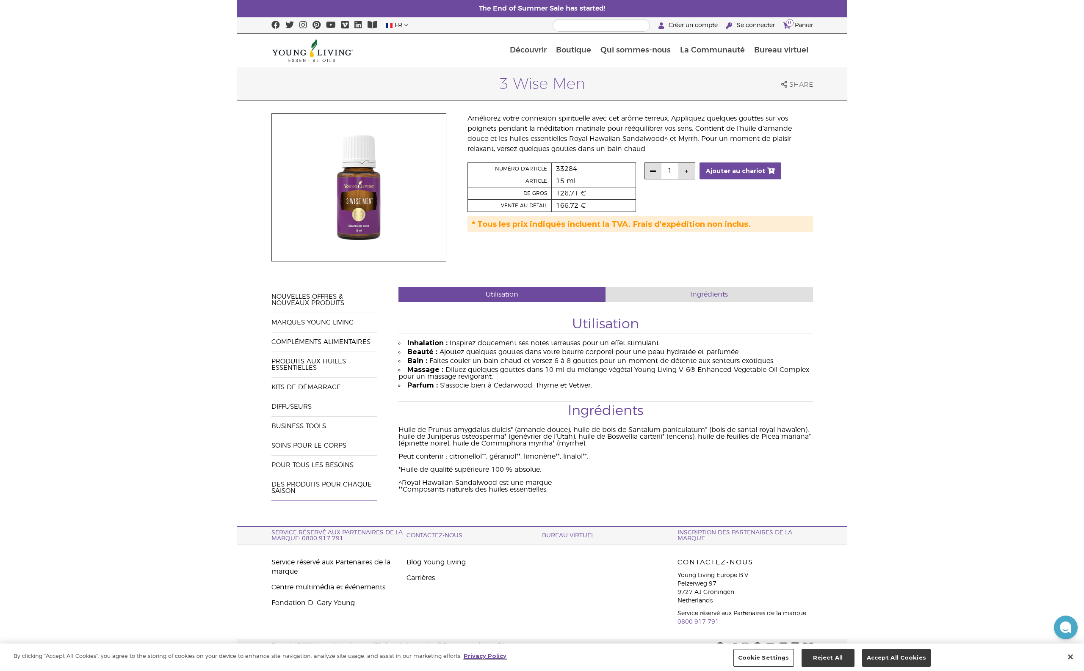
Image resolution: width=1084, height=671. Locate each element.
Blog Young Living (436, 562)
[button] (1066, 627)
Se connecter (756, 25)
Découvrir (528, 50)
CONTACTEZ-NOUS (434, 536)
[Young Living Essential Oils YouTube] (331, 25)
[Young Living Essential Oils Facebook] (275, 25)
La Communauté (712, 50)
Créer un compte (693, 25)
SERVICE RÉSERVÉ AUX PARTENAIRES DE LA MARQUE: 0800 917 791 (337, 536)
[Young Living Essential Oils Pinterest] (316, 25)
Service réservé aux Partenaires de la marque (330, 567)
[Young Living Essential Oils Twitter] (289, 25)
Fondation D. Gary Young (313, 603)
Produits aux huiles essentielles (308, 364)
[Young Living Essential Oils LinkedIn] (358, 25)
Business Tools (298, 426)
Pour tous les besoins (312, 465)
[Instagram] (303, 25)
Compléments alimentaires (321, 342)
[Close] (1070, 656)
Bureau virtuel (781, 50)
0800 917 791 (698, 622)
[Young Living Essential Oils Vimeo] (345, 25)
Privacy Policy (485, 655)
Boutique (573, 50)
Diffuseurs (291, 407)
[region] (542, 657)
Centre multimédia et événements (328, 587)
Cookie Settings (763, 657)
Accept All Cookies (896, 657)
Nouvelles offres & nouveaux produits (307, 300)
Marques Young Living (312, 322)
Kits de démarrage (306, 387)
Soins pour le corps (308, 446)
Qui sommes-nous (635, 50)
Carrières (420, 578)
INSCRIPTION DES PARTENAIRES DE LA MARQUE (735, 536)
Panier (800, 24)
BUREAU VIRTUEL (568, 536)
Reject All (828, 657)
